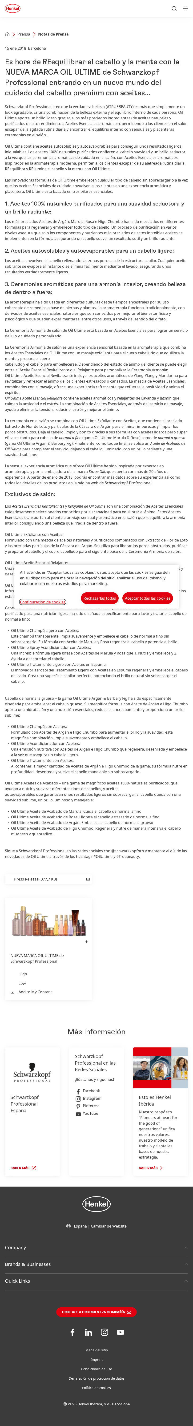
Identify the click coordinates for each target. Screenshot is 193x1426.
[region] (96, 587)
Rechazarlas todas (100, 598)
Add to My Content (35, 991)
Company (15, 1247)
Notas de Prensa (53, 34)
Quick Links (17, 1281)
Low (22, 983)
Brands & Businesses (28, 1264)
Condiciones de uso (96, 1369)
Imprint (97, 1359)
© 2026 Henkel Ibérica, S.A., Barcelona (96, 1404)
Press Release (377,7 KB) (35, 879)
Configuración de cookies (42, 602)
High (23, 974)
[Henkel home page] (7, 34)
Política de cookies (96, 1388)
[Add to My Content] (88, 879)
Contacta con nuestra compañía (93, 1312)
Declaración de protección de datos (97, 1378)
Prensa (24, 34)
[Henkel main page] (12, 8)
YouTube (90, 1113)
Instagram (92, 1098)
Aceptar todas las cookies (147, 598)
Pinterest (91, 1105)
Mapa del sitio (96, 1350)
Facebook (91, 1090)
